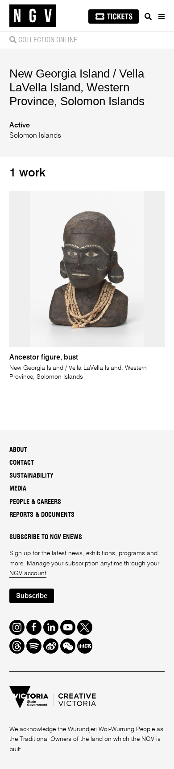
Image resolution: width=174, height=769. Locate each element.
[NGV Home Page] (32, 16)
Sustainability (31, 476)
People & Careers (35, 502)
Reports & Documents (42, 515)
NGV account (27, 573)
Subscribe (31, 596)
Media (17, 489)
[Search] (148, 16)
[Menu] (161, 16)
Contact (21, 463)
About (18, 450)
